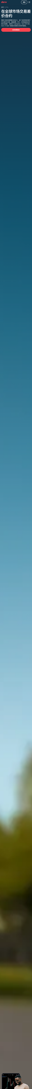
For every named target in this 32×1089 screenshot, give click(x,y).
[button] (29, 2)
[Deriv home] (4, 2)
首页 (2, 7)
